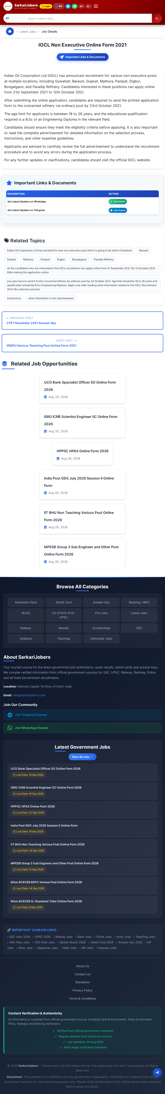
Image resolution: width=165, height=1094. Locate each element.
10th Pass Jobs (19, 942)
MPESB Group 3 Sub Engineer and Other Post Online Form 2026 (55, 863)
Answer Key (101, 602)
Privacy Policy (82, 990)
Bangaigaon (79, 259)
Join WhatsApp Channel (31, 728)
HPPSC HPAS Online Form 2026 (82, 451)
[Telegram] (68, 6)
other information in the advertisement (51, 298)
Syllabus (26, 638)
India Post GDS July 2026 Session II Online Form (44, 825)
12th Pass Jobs (45, 942)
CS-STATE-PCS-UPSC (63, 615)
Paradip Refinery (104, 259)
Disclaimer (82, 982)
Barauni (143, 250)
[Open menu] (96, 6)
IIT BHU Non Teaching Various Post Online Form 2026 (48, 844)
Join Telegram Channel (31, 714)
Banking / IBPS (139, 602)
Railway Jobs (64, 936)
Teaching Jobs (145, 936)
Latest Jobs (27, 31)
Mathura (28, 259)
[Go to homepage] (10, 31)
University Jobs (101, 638)
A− (88, 6)
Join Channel (119, 201)
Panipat (45, 259)
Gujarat (11, 259)
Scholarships (101, 628)
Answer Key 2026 (130, 942)
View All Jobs (81, 757)
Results (64, 628)
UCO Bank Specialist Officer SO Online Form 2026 (46, 768)
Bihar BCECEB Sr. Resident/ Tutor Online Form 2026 (46, 901)
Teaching (63, 638)
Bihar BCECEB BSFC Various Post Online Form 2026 (46, 882)
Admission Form (26, 602)
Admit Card (64, 602)
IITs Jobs (101, 613)
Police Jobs (104, 936)
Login (47, 6)
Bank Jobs (85, 936)
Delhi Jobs (70, 948)
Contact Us (82, 974)
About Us (82, 966)
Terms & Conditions (82, 998)
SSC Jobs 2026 (19, 936)
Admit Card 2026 (102, 942)
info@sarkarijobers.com (29, 695)
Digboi (61, 259)
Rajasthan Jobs (48, 948)
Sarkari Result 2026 (73, 942)
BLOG (26, 613)
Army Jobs (124, 936)
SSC (139, 628)
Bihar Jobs (25, 948)
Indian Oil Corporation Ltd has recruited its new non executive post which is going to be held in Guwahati (69, 250)
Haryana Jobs (107, 948)
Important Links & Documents (85, 57)
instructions (14, 298)
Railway (25, 628)
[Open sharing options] (157, 1072)
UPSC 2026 (42, 936)
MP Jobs (87, 948)
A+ (81, 6)
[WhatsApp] (75, 6)
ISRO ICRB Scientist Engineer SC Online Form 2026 (46, 787)
